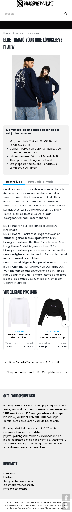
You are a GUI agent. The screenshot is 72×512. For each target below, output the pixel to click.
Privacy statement (15, 489)
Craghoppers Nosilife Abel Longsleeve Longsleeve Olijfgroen (33, 166)
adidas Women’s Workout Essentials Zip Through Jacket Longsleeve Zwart (34, 158)
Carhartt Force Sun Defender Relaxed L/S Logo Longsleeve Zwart (36, 150)
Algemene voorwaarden (18, 485)
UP (66, 497)
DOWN (66, 506)
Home (6, 33)
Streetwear (18, 33)
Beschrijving (14, 181)
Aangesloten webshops (18, 481)
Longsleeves (33, 33)
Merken (8, 477)
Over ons (9, 473)
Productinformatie (40, 181)
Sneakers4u (59, 439)
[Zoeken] (65, 13)
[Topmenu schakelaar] (67, 25)
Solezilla (12, 443)
